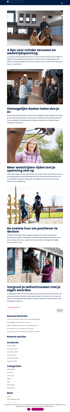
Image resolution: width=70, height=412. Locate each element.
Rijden (9, 379)
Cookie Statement (37, 409)
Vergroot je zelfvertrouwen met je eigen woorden (33, 288)
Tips (8, 382)
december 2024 (12, 349)
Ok (29, 409)
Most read (10, 376)
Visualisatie (11, 385)
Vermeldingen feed (13, 399)
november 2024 (12, 352)
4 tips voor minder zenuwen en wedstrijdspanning (31, 51)
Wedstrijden (11, 388)
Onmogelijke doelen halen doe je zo (33, 110)
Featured (10, 372)
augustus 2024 (12, 361)
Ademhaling (11, 369)
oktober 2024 (11, 355)
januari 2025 (11, 346)
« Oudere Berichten (13, 307)
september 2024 (12, 358)
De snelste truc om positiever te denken (32, 230)
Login (8, 396)
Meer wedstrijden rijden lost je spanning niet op (31, 169)
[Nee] (68, 407)
